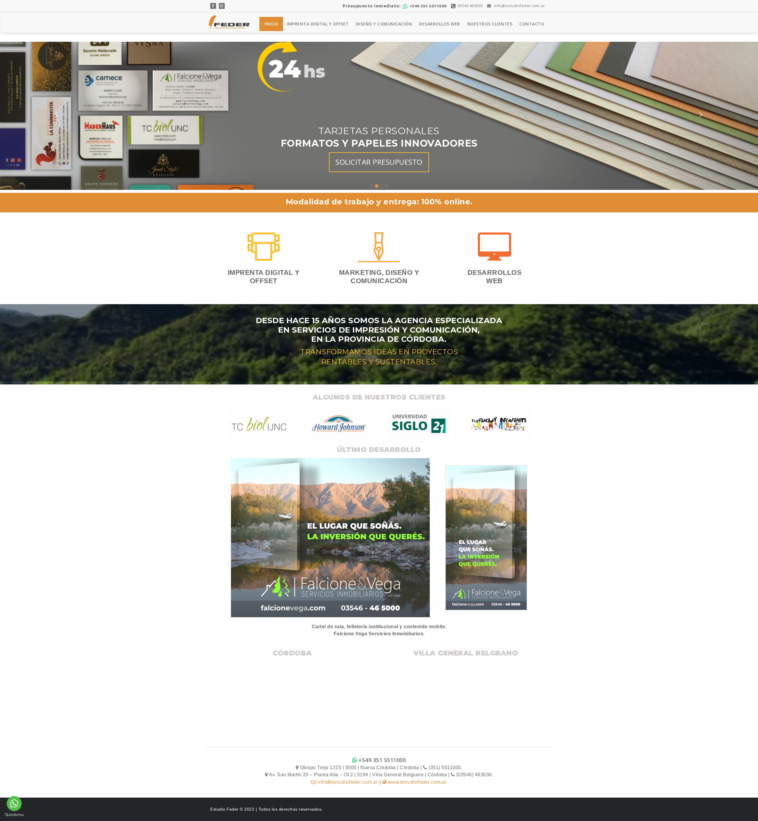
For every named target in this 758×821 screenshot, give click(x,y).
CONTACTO (531, 24)
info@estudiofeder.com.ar (519, 5)
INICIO (271, 24)
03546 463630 (470, 5)
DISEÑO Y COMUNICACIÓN (384, 24)
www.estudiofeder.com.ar (416, 782)
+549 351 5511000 (428, 6)
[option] (259, 423)
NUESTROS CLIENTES (490, 24)
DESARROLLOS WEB (439, 24)
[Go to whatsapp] (14, 803)
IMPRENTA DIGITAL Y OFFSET (318, 24)
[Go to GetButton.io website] (14, 815)
